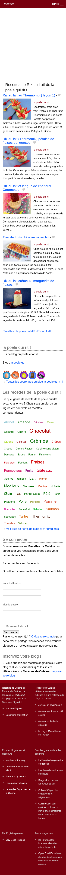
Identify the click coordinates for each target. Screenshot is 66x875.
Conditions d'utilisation (17, 714)
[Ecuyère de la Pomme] (23, 374)
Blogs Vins (43, 780)
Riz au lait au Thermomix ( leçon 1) (29, 95)
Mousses (28, 486)
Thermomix (41, 516)
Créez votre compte (43, 636)
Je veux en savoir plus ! (50, 704)
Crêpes (56, 442)
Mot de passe (10, 604)
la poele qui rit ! (42, 102)
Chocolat (40, 430)
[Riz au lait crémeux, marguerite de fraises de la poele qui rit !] (17, 298)
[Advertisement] (33, 43)
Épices (21, 454)
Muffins (42, 486)
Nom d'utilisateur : (13, 583)
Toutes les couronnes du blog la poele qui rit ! (34, 381)
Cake (50, 422)
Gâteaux (44, 470)
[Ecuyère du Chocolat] (32, 374)
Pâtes (57, 494)
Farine (32, 454)
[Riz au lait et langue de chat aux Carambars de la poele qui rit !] (17, 203)
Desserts (9, 454)
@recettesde (54, 731)
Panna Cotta (32, 494)
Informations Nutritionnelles (46, 841)
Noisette (55, 486)
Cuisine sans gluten (47, 448)
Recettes (8, 4)
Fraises (38, 462)
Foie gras (9, 462)
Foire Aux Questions (16, 776)
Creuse (8, 448)
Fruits (29, 470)
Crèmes (39, 440)
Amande (23, 421)
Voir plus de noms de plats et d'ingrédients (32, 529)
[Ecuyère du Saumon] (15, 374)
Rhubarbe (9, 509)
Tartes (24, 516)
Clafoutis (22, 441)
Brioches (38, 422)
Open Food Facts (47, 853)
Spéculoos (10, 516)
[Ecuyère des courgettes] (40, 374)
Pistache (9, 502)
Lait (32, 478)
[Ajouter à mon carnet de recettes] (59, 95)
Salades (37, 509)
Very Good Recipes (15, 839)
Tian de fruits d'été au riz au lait (26, 237)
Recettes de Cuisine (12, 687)
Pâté (46, 493)
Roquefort (24, 509)
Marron (43, 478)
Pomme (49, 501)
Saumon (52, 508)
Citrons (8, 442)
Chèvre (21, 431)
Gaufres (8, 478)
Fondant (22, 462)
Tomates (9, 523)
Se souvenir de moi (17, 626)
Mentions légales (14, 708)
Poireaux (35, 501)
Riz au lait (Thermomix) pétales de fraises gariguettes (28, 140)
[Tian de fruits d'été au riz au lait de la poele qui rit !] (17, 251)
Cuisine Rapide (24, 448)
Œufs (8, 493)
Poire (22, 501)
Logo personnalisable (16, 783)
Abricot (9, 422)
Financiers (45, 454)
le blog (41, 731)
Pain (18, 494)
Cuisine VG (44, 790)
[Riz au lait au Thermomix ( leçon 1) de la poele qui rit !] (17, 109)
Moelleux (11, 485)
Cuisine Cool (44, 803)
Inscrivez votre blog (15, 760)
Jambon (21, 478)
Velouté (22, 523)
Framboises (13, 470)
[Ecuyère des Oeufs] (7, 374)
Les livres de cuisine (48, 770)
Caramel (9, 431)
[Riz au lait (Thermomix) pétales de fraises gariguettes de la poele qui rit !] (17, 156)
